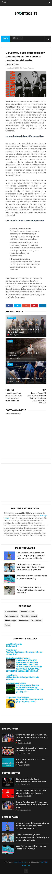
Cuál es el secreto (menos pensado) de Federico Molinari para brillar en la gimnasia (31, 567)
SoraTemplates (20, 862)
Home (5, 39)
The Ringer (11, 650)
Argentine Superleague (17, 697)
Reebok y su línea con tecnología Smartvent (23, 354)
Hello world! (12, 646)
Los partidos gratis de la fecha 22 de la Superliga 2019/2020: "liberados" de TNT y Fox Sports (29, 688)
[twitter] (49, 3)
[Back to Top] (26, 871)
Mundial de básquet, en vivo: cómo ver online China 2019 (32, 749)
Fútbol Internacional (29, 616)
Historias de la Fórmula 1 (17, 658)
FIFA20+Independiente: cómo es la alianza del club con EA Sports (31, 791)
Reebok (31, 68)
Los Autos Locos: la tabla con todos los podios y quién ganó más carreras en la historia (31, 555)
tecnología (43, 516)
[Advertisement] (23, 480)
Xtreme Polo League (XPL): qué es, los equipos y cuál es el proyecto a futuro (32, 737)
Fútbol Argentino (11, 616)
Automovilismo (11, 612)
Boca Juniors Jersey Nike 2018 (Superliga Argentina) (29, 700)
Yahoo (7, 625)
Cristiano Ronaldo (27, 612)
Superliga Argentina (16, 683)
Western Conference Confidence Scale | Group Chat (24, 653)
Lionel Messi (24, 620)
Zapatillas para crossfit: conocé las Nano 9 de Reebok (24, 330)
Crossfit (11, 318)
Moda (25, 68)
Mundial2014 (36, 620)
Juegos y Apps (10, 620)
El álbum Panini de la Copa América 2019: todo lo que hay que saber (31, 590)
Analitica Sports (14, 644)
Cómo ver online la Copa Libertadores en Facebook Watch (31, 780)
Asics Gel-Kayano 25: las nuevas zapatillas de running (32, 577)
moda (7, 518)
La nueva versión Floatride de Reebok (24, 379)
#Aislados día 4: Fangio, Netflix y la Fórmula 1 (22, 678)
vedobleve (11, 675)
